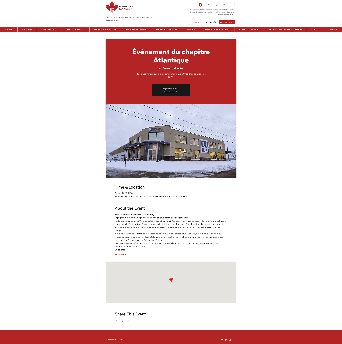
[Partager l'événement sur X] (122, 321)
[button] (27, 29)
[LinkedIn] (210, 22)
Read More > (121, 254)
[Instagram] (214, 22)
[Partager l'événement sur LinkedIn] (129, 321)
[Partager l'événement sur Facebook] (116, 321)
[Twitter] (206, 22)
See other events (171, 91)
